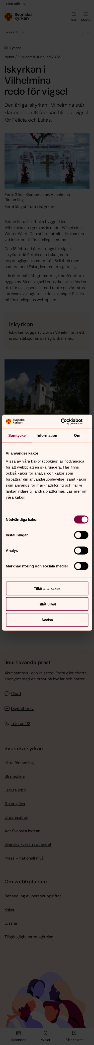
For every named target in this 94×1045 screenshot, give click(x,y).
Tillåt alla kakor (47, 588)
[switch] (81, 535)
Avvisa (47, 619)
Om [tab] (77, 435)
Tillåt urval (47, 604)
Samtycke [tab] (17, 435)
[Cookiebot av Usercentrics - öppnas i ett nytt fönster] (67, 421)
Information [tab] (47, 435)
